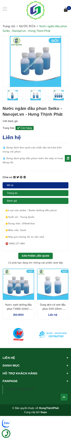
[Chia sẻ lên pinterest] (21, 177)
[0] (66, 10)
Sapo (43, 412)
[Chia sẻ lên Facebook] (15, 177)
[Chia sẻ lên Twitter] (18, 177)
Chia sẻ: (8, 177)
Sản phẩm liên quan (35, 255)
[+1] (24, 177)
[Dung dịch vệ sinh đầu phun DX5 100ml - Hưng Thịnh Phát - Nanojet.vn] (52, 284)
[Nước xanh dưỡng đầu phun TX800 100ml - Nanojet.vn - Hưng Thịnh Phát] (18, 284)
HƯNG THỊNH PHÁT (21, 389)
